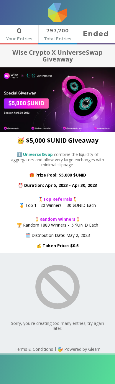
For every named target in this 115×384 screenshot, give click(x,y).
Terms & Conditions (34, 349)
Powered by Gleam (82, 349)
